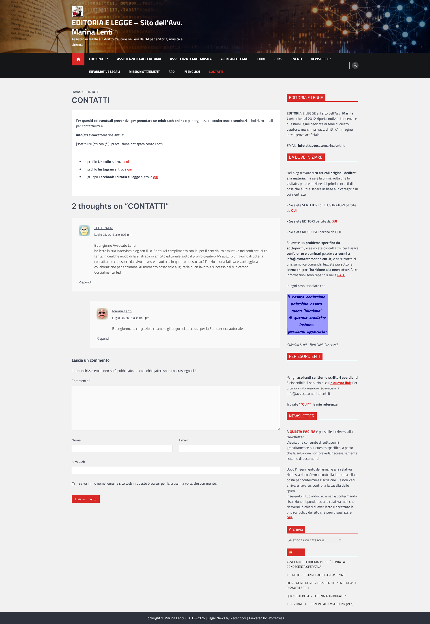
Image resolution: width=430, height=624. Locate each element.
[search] (355, 65)
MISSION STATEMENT (144, 71)
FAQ (172, 71)
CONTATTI (216, 71)
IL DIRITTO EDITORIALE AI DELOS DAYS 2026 (316, 574)
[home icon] (78, 59)
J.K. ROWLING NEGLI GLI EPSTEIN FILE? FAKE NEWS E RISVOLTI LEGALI (322, 585)
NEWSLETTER (321, 58)
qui (126, 161)
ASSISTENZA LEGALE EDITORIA (139, 58)
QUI (289, 517)
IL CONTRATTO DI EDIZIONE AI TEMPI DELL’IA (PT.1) (320, 604)
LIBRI (261, 58)
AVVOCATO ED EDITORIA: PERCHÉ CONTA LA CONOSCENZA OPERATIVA (316, 564)
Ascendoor (238, 618)
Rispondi (85, 282)
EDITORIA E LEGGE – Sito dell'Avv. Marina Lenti (127, 27)
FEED (298, 552)
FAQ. (341, 275)
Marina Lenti (122, 311)
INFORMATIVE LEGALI (104, 71)
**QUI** (305, 404)
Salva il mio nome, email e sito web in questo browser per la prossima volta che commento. (148, 483)
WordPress (276, 618)
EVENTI (296, 58)
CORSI (278, 58)
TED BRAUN (103, 228)
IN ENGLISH (192, 71)
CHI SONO (96, 58)
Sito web (78, 461)
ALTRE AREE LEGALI (234, 58)
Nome (76, 440)
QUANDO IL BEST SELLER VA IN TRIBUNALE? (316, 596)
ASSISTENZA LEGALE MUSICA (191, 58)
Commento (81, 380)
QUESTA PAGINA (302, 431)
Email (183, 440)
